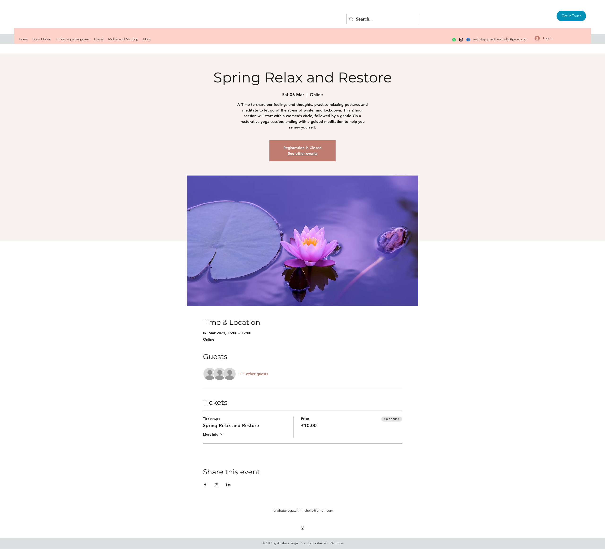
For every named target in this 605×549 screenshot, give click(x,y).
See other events (302, 153)
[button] (571, 16)
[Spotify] (454, 39)
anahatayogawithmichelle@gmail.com (499, 39)
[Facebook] (468, 39)
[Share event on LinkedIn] (228, 484)
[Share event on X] (217, 484)
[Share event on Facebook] (205, 484)
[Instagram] (461, 39)
